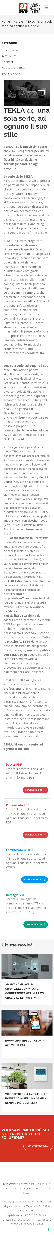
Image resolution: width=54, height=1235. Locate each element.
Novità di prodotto (14, 67)
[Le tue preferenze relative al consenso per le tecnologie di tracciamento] (49, 1230)
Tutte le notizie (11, 50)
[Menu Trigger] (46, 7)
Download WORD (32, 880)
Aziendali (8, 61)
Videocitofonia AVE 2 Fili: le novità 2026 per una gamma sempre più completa (26, 1099)
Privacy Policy (13, 1188)
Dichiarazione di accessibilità (18, 1184)
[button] (37, 1146)
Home (6, 21)
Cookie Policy (43, 1184)
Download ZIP (34, 924)
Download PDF (33, 790)
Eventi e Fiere (11, 73)
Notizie (18, 21)
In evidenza (9, 56)
